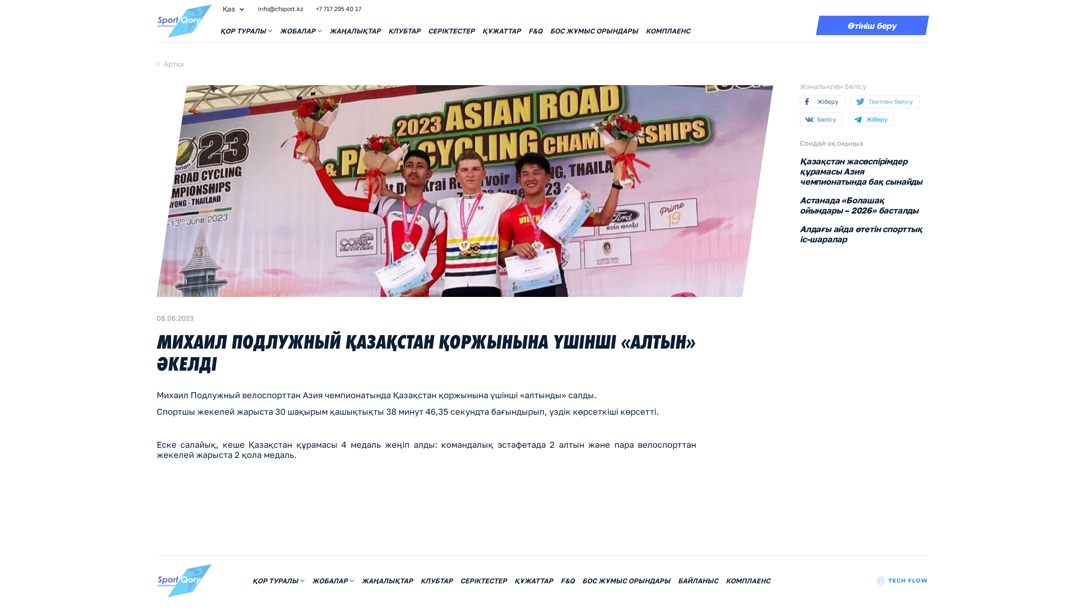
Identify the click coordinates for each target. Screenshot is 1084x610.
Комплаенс (668, 31)
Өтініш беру (872, 25)
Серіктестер (451, 31)
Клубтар (404, 31)
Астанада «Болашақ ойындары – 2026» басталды (859, 205)
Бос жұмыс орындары (594, 31)
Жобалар (297, 31)
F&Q (535, 31)
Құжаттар (501, 31)
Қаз (229, 9)
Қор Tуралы (243, 31)
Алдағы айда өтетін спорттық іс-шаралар (861, 234)
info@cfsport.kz (280, 8)
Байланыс (698, 581)
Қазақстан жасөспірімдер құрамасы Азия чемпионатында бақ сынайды (861, 171)
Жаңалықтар (355, 31)
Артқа (174, 64)
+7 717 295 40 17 (338, 8)
